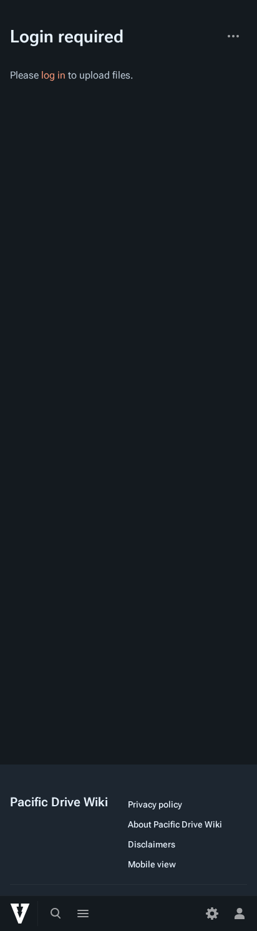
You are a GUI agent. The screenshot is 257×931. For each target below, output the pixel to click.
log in (53, 75)
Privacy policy (155, 804)
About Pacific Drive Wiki (175, 824)
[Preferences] (212, 913)
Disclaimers (151, 844)
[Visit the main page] (19, 913)
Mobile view (152, 864)
